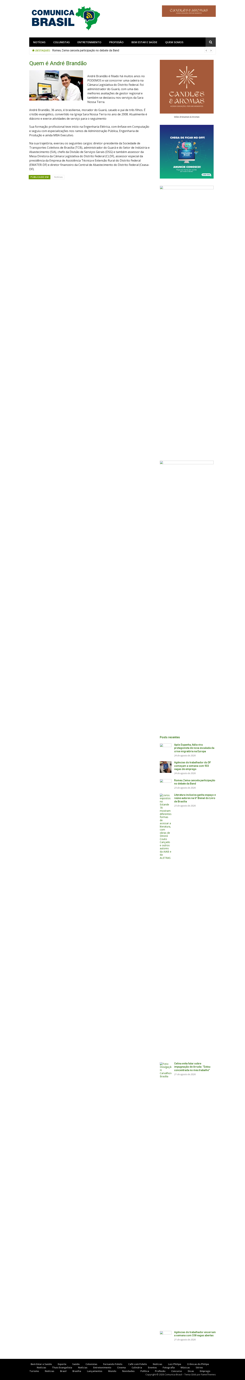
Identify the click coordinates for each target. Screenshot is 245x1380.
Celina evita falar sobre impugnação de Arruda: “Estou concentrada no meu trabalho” (192, 1067)
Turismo (34, 1371)
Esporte (62, 1364)
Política (144, 1371)
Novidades (128, 1371)
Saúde (76, 1364)
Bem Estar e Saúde (144, 42)
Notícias (39, 42)
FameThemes (208, 1374)
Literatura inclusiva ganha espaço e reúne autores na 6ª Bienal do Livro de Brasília (195, 798)
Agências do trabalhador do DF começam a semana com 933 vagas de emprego (192, 766)
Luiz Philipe (174, 1364)
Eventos (152, 1367)
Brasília (76, 1371)
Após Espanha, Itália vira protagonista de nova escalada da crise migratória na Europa (194, 748)
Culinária (137, 1367)
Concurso (176, 1371)
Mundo (112, 1371)
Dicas (191, 1371)
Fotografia (169, 1367)
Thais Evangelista (62, 1367)
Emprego (205, 1371)
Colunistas (61, 42)
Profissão (116, 42)
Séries (199, 1367)
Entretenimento (89, 42)
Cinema (121, 1367)
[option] (132, 50)
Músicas (185, 1367)
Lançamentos (94, 1371)
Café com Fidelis (137, 1364)
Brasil (63, 1371)
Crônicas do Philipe (198, 1364)
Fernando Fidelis (112, 1364)
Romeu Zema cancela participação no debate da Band (85, 50)
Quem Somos (174, 42)
